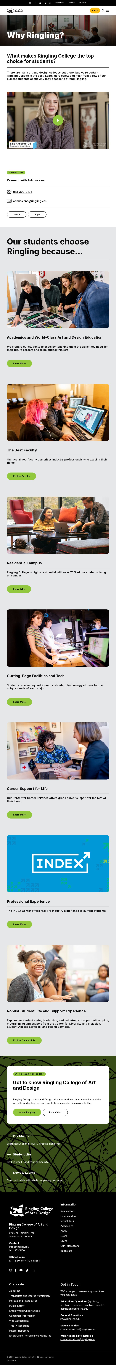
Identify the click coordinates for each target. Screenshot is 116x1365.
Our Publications (69, 1245)
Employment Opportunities (24, 1310)
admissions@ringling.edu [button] (30, 201)
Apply (63, 1230)
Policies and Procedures (23, 1300)
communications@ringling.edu (77, 1329)
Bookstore (66, 1250)
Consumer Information (22, 1315)
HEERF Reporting (19, 1330)
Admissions (66, 1225)
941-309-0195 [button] (22, 191)
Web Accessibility (19, 1320)
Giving (63, 1240)
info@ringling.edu (70, 1318)
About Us (14, 1290)
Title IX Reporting (19, 1325)
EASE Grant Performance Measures (30, 1335)
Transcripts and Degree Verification (29, 1295)
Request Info (67, 1211)
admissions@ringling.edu (74, 1308)
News (63, 1235)
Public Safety (16, 1305)
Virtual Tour (67, 1221)
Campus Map (68, 1216)
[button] (107, 10)
